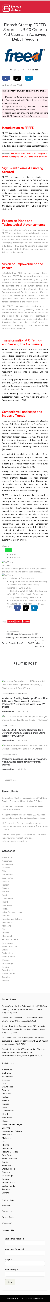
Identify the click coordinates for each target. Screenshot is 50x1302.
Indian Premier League (12, 912)
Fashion (5, 885)
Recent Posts (16, 557)
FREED (19, 621)
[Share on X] (17, 78)
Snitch (5, 949)
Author (13, 554)
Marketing (6, 926)
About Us (6, 1205)
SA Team (13, 70)
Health (5, 902)
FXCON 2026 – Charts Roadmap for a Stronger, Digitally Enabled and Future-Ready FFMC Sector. (24, 732)
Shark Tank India (9, 946)
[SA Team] (7, 562)
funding (26, 621)
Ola (3, 929)
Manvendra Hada (8, 712)
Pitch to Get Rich (10, 939)
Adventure (7, 857)
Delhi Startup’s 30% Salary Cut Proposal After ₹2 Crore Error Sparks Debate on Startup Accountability (27, 594)
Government (8, 898)
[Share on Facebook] (6, 78)
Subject (8, 1259)
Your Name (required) (14, 1238)
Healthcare (7, 905)
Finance (5, 725)
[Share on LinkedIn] (29, 78)
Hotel (4, 909)
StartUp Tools (8, 956)
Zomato (5, 980)
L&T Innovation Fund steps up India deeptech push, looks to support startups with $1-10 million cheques (25, 826)
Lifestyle (6, 915)
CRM (4, 871)
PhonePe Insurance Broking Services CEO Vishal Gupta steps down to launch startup (24, 761)
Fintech (35, 70)
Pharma (5, 932)
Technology (23, 694)
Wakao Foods (8, 973)
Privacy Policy (8, 1217)
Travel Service (8, 970)
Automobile (7, 864)
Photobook (7, 936)
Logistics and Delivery (12, 919)
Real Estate (7, 943)
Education (6, 881)
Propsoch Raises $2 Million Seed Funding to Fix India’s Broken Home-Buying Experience (27, 584)
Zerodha (6, 977)
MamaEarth (7, 922)
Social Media (7, 953)
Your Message (11, 1269)
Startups (13, 694)
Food (4, 895)
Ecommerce (7, 878)
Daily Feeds (7, 874)
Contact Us (7, 1211)
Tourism (5, 967)
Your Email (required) (14, 1249)
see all (30, 578)
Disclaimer (6, 1223)
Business (6, 867)
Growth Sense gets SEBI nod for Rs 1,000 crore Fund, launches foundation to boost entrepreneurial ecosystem (24, 837)
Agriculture (7, 861)
